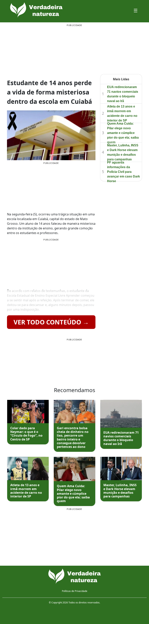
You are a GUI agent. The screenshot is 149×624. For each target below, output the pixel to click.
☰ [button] (135, 10)
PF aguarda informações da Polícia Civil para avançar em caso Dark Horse (123, 172)
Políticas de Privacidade (74, 591)
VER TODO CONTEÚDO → (51, 322)
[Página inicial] (74, 576)
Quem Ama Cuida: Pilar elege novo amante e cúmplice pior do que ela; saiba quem (123, 133)
